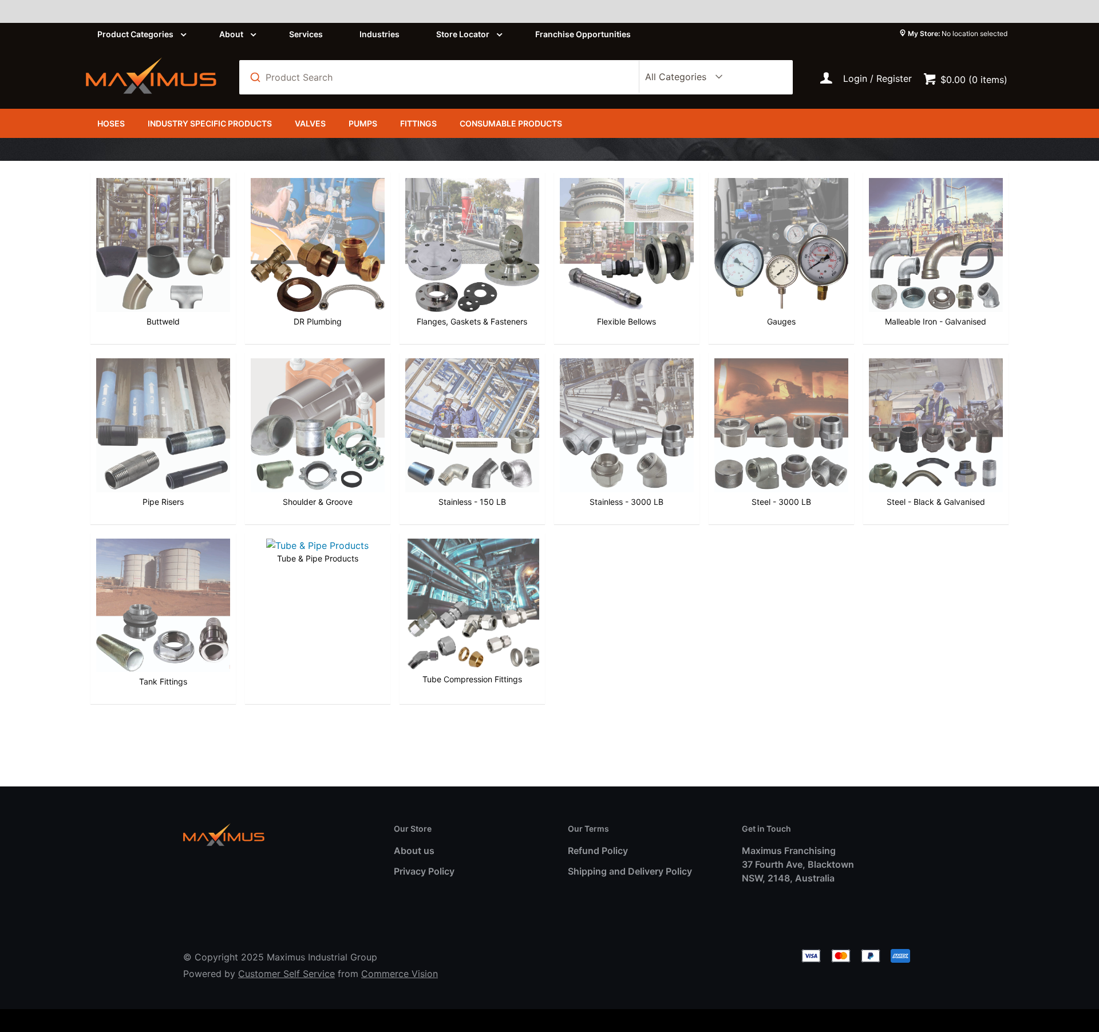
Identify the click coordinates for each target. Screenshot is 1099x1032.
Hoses (111, 123)
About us (414, 850)
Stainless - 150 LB (472, 502)
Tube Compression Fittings (472, 679)
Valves (310, 123)
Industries (379, 34)
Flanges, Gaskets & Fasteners (472, 321)
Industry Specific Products (210, 123)
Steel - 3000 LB (781, 502)
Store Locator (462, 34)
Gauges (781, 321)
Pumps (363, 123)
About (231, 34)
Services (306, 34)
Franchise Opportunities (583, 34)
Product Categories (135, 34)
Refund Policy (598, 850)
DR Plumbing (318, 321)
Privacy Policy (424, 871)
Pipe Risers (163, 502)
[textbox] (445, 77)
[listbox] (682, 77)
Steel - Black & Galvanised (936, 502)
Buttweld (163, 321)
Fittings (418, 123)
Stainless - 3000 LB (626, 502)
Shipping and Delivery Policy (630, 871)
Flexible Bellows (626, 321)
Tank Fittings (163, 681)
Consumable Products (511, 123)
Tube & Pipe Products (317, 558)
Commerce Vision (399, 973)
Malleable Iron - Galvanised (935, 321)
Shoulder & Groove (318, 502)
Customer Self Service (286, 973)
